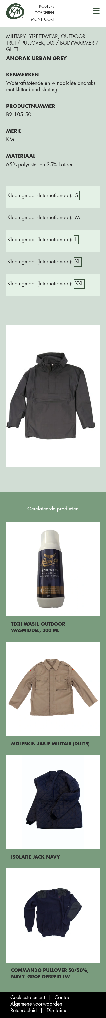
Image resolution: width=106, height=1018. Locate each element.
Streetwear (43, 36)
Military (15, 36)
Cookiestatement (27, 997)
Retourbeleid (23, 1010)
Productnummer (30, 106)
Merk (13, 131)
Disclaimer (58, 1010)
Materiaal (20, 156)
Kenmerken (22, 74)
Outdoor (73, 36)
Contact (63, 997)
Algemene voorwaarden (36, 1004)
